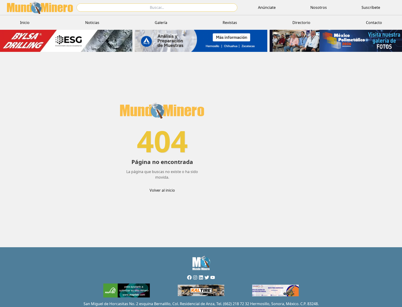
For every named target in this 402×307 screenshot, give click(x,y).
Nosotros (318, 7)
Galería (161, 22)
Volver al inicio (162, 190)
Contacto (374, 22)
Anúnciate (267, 7)
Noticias (92, 22)
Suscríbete (371, 7)
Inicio (25, 22)
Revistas (230, 22)
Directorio (301, 22)
